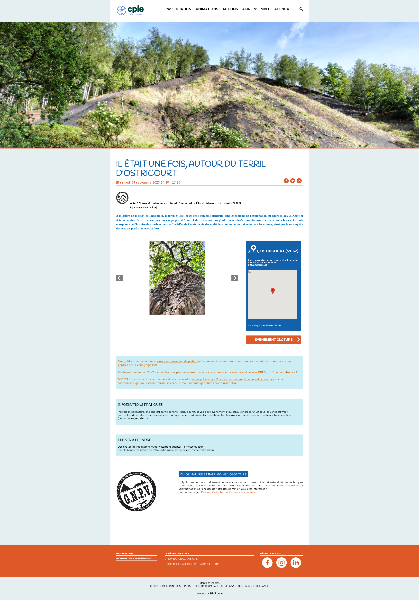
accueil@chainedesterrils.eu (264, 325)
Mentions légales (209, 583)
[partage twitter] (292, 180)
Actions (230, 9)
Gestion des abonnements (134, 558)
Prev (119, 278)
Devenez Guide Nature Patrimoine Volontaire (228, 492)
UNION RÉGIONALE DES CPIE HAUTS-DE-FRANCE (193, 564)
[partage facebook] (286, 180)
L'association (178, 9)
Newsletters (124, 553)
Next (234, 278)
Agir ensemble (256, 9)
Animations (207, 9)
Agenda (281, 9)
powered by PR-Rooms (209, 593)
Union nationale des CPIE (181, 559)
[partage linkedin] (299, 180)
